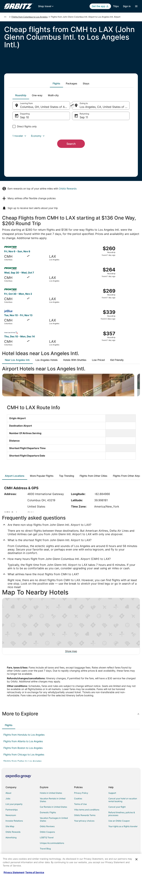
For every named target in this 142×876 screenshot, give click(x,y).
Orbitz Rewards (68, 188)
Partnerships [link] (12, 809)
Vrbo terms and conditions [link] (86, 809)
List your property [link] (14, 804)
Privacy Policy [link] (81, 793)
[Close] (136, 859)
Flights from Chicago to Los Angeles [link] (23, 754)
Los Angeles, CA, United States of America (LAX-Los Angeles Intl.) (105, 107)
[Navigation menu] (136, 6)
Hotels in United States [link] (51, 793)
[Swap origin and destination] (72, 105)
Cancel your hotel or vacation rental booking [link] (122, 800)
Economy (36, 135)
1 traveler (17, 135)
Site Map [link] (10, 826)
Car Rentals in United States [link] (53, 807)
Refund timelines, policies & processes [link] (121, 813)
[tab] (56, 83)
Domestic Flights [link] (48, 812)
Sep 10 (24, 117)
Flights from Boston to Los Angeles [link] (23, 747)
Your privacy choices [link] (84, 820)
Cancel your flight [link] (117, 807)
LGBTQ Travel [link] (47, 837)
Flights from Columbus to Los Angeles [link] (29, 16)
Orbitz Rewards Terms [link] (84, 815)
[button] (71, 714)
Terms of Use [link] (80, 804)
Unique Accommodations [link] (52, 843)
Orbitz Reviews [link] (47, 826)
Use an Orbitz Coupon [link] (119, 820)
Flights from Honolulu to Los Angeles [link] (24, 734)
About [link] (8, 793)
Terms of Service (34, 872)
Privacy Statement (14, 872)
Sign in (127, 6)
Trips (116, 6)
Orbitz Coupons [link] (47, 832)
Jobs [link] (8, 798)
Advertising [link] (11, 837)
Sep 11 (84, 117)
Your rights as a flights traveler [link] (122, 826)
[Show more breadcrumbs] (5, 17)
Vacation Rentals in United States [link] (52, 800)
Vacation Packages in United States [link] (54, 819)
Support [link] (112, 793)
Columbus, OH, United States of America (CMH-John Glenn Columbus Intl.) (45, 107)
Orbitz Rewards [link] (13, 832)
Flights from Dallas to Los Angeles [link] (22, 761)
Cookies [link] (78, 798)
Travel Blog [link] (45, 848)
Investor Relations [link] (14, 820)
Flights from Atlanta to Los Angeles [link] (23, 741)
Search (71, 143)
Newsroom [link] (11, 815)
